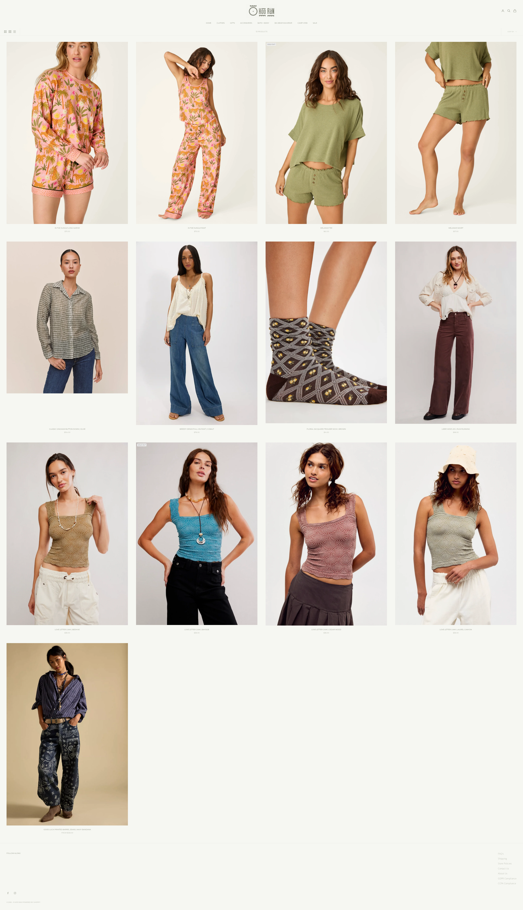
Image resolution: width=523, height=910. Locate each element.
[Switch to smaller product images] (10, 31)
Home (208, 23)
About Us (502, 873)
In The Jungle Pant (197, 228)
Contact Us (503, 868)
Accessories (246, 23)
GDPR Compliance (507, 878)
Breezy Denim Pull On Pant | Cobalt (197, 429)
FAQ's (501, 853)
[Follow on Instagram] (15, 893)
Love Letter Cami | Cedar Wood (326, 630)
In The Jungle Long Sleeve (67, 228)
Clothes (221, 23)
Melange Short (455, 228)
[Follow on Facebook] (8, 893)
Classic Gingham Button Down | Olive (67, 429)
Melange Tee (326, 228)
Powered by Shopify (31, 902)
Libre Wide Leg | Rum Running (456, 429)
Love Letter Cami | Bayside (196, 630)
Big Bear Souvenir (283, 23)
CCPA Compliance (507, 883)
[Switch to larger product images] (5, 31)
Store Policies (505, 863)
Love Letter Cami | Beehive (67, 630)
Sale (315, 23)
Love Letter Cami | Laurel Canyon (456, 630)
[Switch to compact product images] (14, 31)
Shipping (502, 858)
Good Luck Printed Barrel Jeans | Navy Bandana (67, 829)
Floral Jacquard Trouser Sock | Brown (326, 429)
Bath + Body (263, 23)
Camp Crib (302, 23)
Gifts (232, 23)
